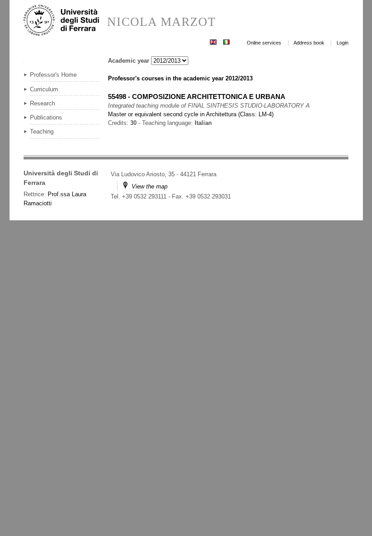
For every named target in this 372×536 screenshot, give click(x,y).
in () (191, 114)
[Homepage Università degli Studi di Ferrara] (65, 21)
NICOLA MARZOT (161, 22)
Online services (264, 42)
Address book (309, 42)
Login (342, 42)
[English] (213, 41)
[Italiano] (226, 41)
